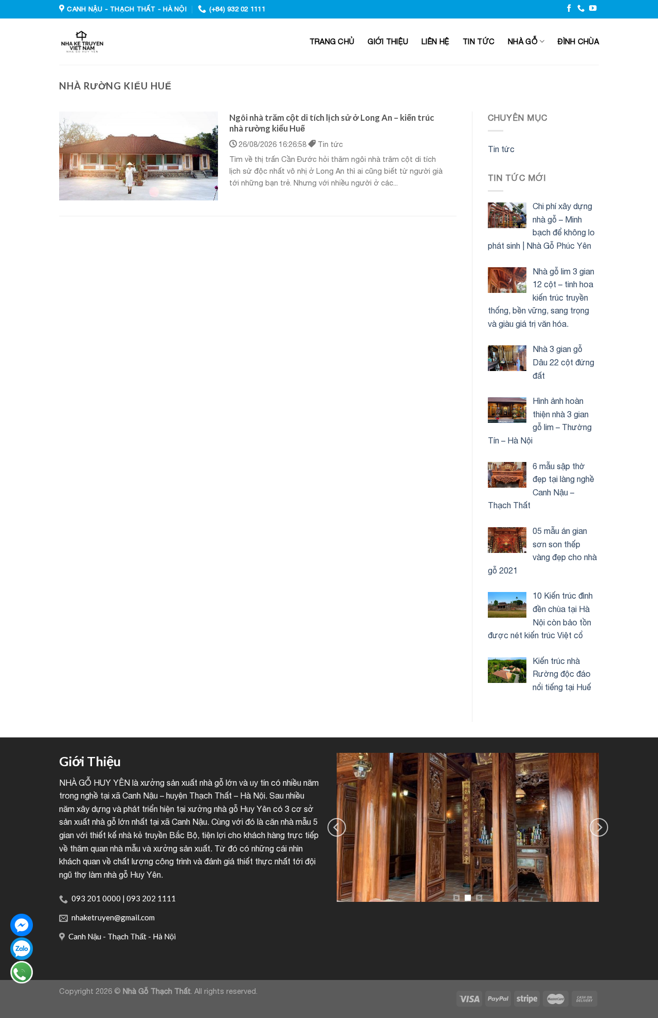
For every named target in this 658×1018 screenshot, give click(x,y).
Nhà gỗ (523, 41)
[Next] (599, 827)
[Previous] (336, 827)
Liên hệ (435, 41)
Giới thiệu (388, 41)
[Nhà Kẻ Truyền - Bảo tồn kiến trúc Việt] (131, 41)
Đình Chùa (578, 41)
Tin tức (479, 41)
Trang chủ (332, 41)
